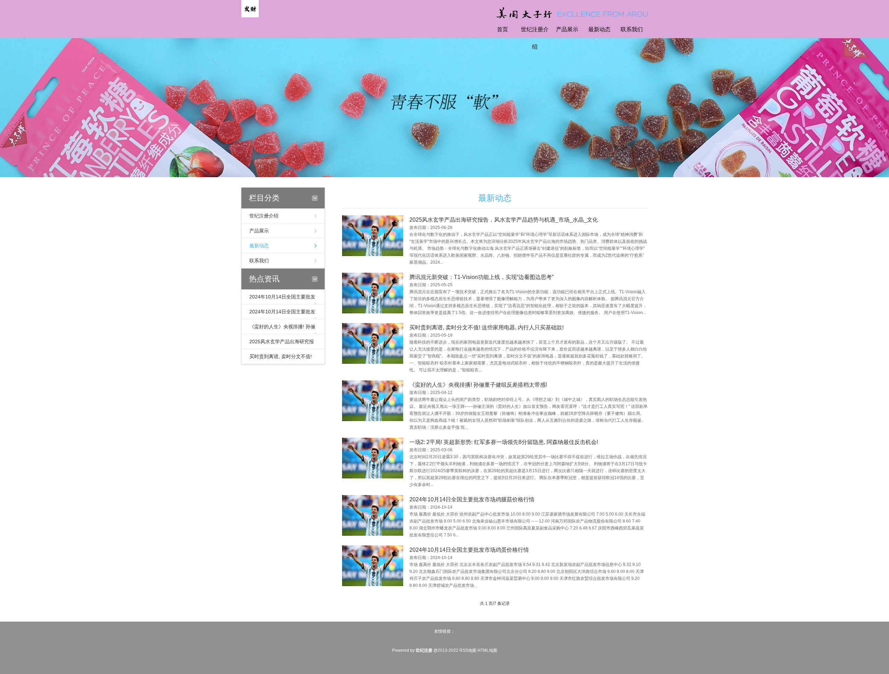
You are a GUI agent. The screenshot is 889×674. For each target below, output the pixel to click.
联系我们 (632, 29)
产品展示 (567, 29)
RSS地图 (467, 650)
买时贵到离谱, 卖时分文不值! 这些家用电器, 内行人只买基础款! (486, 327)
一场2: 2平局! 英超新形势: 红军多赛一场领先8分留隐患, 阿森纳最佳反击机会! (503, 442)
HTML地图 (487, 650)
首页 (502, 29)
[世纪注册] (250, 8)
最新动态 (599, 29)
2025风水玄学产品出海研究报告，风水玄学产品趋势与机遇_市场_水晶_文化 (503, 220)
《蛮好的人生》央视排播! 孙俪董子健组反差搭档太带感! (478, 385)
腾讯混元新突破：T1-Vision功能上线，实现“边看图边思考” (481, 277)
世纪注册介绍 (535, 38)
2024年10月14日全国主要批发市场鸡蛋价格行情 (469, 550)
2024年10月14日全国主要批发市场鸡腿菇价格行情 (471, 499)
